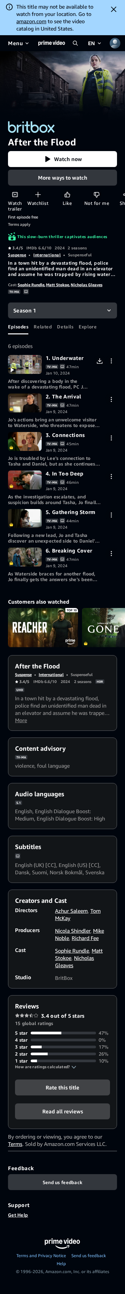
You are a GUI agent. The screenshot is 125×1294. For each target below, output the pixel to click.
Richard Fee (85, 938)
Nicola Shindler (72, 930)
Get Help (18, 1215)
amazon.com (31, 21)
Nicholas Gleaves (86, 284)
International (47, 254)
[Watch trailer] (15, 194)
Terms (15, 1144)
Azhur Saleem (71, 910)
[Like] (67, 194)
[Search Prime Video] (75, 43)
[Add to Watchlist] (38, 194)
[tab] (18, 326)
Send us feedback (88, 1255)
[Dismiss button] (113, 9)
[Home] (51, 43)
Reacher (43, 627)
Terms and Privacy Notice (41, 1255)
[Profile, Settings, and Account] (115, 43)
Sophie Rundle (31, 284)
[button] (62, 159)
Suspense (17, 254)
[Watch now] (25, 364)
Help (61, 1263)
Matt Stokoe (57, 284)
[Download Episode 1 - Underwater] (99, 361)
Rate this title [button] (62, 1087)
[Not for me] (96, 194)
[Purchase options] (111, 361)
